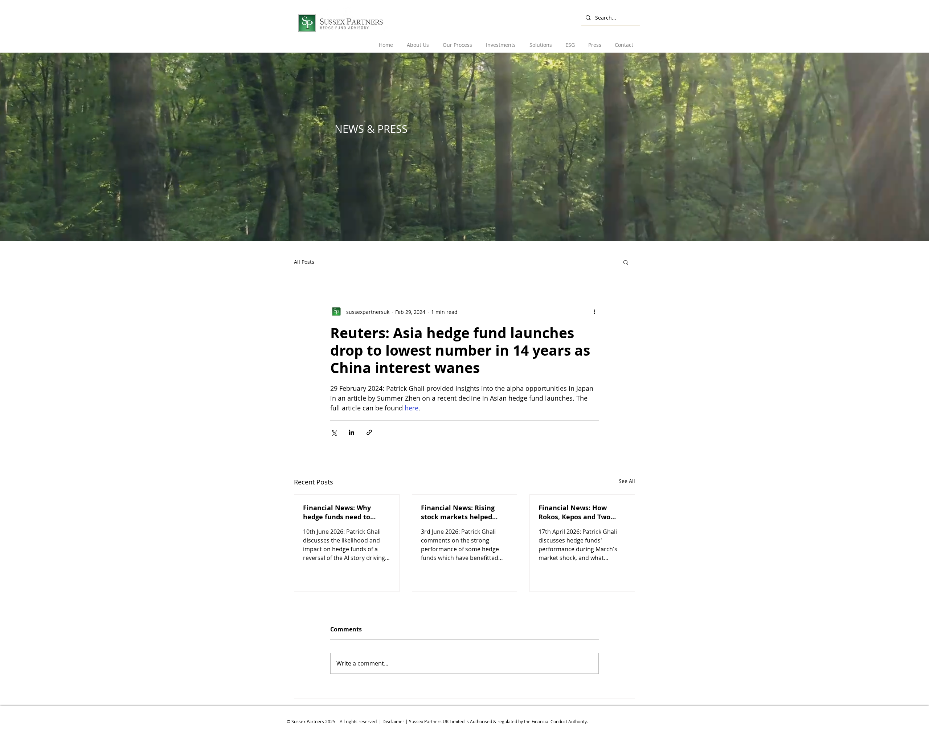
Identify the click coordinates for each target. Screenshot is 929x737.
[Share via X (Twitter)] (333, 432)
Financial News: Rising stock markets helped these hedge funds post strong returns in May (459, 512)
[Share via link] (369, 432)
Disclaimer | (395, 721)
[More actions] (594, 311)
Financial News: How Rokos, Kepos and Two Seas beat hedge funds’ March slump (576, 512)
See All (627, 481)
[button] (418, 41)
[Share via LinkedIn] (351, 432)
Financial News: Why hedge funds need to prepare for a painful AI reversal (341, 512)
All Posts (304, 261)
